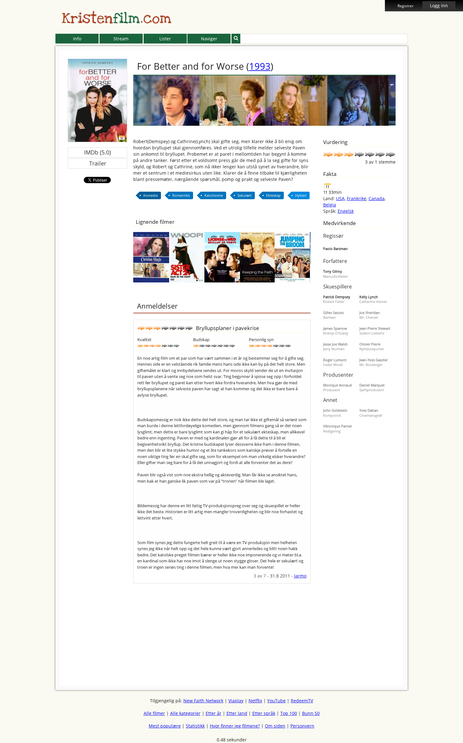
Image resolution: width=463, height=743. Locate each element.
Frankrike (356, 198)
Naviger (209, 39)
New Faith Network (203, 701)
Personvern (302, 726)
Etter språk (263, 713)
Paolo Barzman (335, 248)
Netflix (255, 701)
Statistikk (195, 726)
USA (340, 198)
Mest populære (165, 726)
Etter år (213, 713)
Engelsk (346, 211)
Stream (121, 39)
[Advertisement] (27, 145)
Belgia (329, 205)
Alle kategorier (185, 713)
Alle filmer (154, 713)
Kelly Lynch (368, 296)
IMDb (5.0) (97, 152)
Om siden (275, 726)
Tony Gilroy (332, 271)
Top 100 (288, 713)
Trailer (97, 163)
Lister (165, 39)
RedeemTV (302, 701)
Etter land (236, 713)
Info (77, 39)
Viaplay (235, 701)
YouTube (276, 701)
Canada (377, 198)
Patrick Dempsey (336, 296)
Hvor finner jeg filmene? (235, 726)
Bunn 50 (311, 713)
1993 (260, 66)
